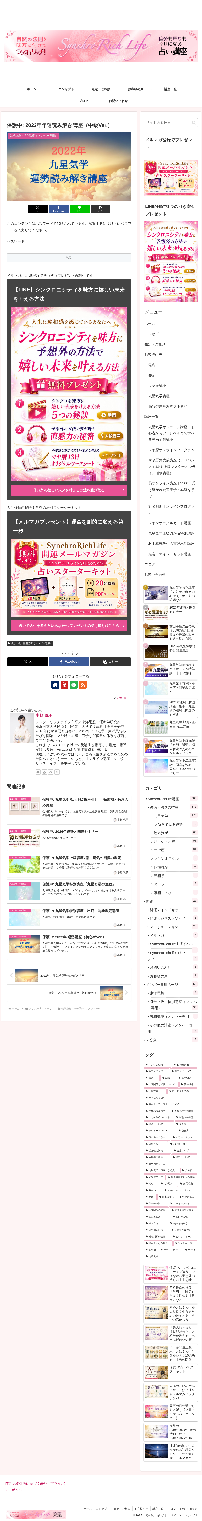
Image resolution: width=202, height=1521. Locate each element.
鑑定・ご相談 (155, 344)
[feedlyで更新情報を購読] (74, 685)
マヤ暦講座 (157, 386)
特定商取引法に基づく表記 (26, 1484)
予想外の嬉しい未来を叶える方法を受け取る (69, 490)
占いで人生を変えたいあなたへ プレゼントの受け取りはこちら (69, 626)
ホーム (149, 324)
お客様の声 (153, 355)
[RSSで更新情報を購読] (83, 685)
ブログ (149, 564)
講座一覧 (151, 416)
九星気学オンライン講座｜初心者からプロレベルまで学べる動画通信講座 (171, 433)
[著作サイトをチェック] (55, 685)
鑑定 (151, 375)
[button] (100, 209)
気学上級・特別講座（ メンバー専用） (31, 643)
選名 (151, 365)
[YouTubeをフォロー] (64, 685)
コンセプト (153, 334)
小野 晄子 (44, 715)
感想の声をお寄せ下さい (167, 406)
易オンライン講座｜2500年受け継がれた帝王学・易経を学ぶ (171, 489)
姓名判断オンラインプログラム (171, 510)
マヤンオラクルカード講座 (169, 523)
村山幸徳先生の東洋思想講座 (171, 544)
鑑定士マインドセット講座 (169, 554)
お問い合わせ (155, 575)
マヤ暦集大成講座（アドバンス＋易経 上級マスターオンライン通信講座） (171, 466)
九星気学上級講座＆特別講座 (171, 533)
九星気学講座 (159, 396)
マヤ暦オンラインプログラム (171, 450)
